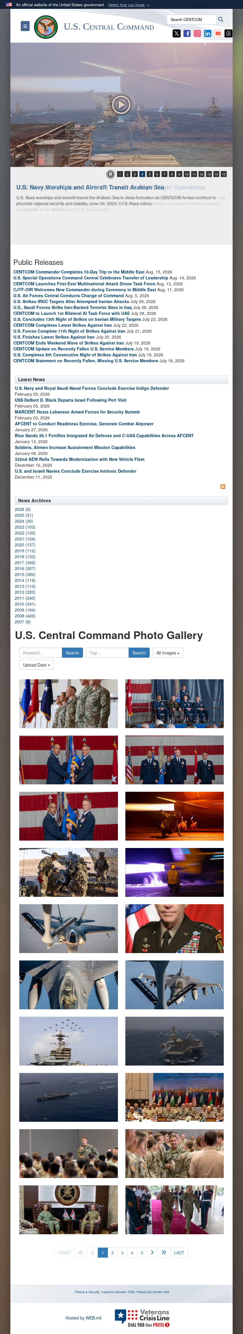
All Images (166, 653)
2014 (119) (25, 580)
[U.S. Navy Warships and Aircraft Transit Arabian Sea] (121, 105)
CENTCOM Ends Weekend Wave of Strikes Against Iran (68, 343)
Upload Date (35, 665)
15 (224, 174)
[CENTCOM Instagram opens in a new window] (197, 33)
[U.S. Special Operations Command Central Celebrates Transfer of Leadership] (68, 703)
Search (72, 653)
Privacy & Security (87, 1292)
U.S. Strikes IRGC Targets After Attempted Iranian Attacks (71, 301)
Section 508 (161, 1292)
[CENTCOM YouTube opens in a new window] (218, 33)
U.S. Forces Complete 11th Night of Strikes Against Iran (69, 331)
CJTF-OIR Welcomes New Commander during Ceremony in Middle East (84, 289)
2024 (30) (24, 521)
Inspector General (113, 1292)
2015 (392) (25, 574)
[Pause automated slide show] (110, 174)
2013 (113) (25, 586)
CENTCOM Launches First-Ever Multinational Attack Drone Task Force (84, 284)
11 (194, 174)
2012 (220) (25, 592)
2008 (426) (25, 616)
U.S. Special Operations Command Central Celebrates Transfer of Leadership (90, 278)
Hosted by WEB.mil (83, 1318)
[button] (129, 5)
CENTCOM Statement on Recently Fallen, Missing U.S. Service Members (85, 360)
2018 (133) (25, 556)
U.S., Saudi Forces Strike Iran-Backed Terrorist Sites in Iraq (72, 307)
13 (209, 174)
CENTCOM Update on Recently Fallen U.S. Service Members (73, 349)
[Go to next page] (152, 1253)
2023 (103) (25, 527)
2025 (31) (24, 515)
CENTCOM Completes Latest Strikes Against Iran (62, 325)
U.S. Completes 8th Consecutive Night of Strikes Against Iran (75, 355)
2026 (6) (23, 509)
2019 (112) (25, 550)
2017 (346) (25, 562)
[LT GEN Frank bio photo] (174, 928)
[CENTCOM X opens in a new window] (176, 33)
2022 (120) (25, 533)
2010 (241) (25, 604)
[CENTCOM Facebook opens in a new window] (187, 33)
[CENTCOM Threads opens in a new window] (228, 33)
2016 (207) (25, 568)
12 (201, 174)
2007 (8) (23, 622)
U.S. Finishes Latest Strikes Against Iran (54, 337)
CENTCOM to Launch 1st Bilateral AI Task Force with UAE (71, 313)
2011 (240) (25, 598)
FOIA (131, 1292)
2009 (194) (25, 610)
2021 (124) (25, 539)
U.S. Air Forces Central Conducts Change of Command (68, 295)
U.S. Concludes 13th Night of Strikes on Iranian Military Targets (77, 319)
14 (216, 174)
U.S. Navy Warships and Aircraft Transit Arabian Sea (90, 187)
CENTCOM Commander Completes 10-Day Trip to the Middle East (79, 272)
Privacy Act (144, 1292)
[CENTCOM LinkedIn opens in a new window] (207, 33)
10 (186, 174)
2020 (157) (25, 545)
